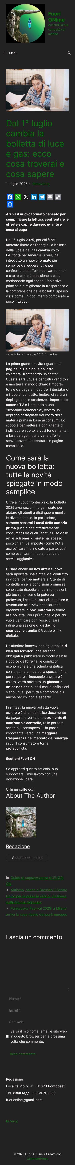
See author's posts (27, 858)
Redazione (18, 846)
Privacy (12, 1121)
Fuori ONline (56, 17)
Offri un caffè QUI (20, 789)
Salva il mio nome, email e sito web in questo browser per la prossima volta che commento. (38, 1036)
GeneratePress (37, 1159)
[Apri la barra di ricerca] (69, 53)
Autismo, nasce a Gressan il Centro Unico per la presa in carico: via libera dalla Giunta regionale (36, 896)
